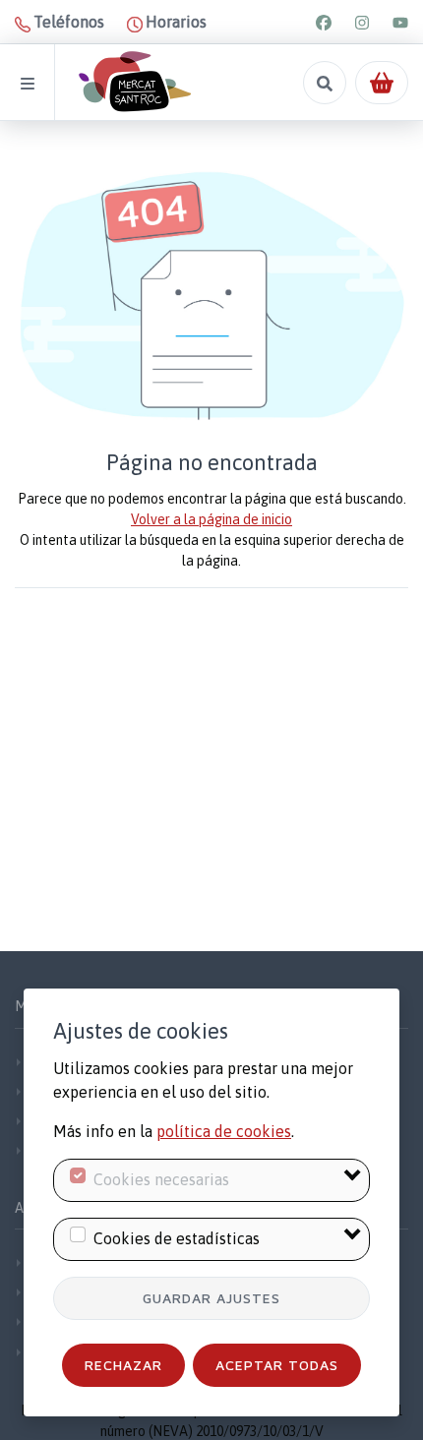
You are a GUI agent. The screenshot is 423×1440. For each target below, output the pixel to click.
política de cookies (223, 1131)
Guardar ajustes (211, 1298)
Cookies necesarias (161, 1179)
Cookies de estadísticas (176, 1238)
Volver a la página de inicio (211, 519)
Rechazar (123, 1364)
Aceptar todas (276, 1364)
